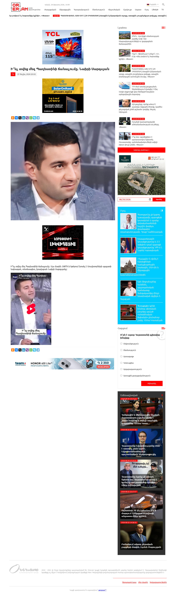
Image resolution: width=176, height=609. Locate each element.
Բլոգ (147, 10)
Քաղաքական (50, 10)
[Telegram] (38, 117)
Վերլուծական (114, 10)
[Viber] (27, 117)
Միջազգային (64, 10)
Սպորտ (138, 10)
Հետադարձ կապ (129, 582)
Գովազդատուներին (158, 582)
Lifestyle (155, 10)
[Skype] (34, 117)
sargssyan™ (102, 590)
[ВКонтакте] (16, 117)
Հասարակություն (81, 10)
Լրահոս (122, 27)
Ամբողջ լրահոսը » (141, 150)
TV (163, 10)
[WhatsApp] (30, 117)
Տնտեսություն (98, 10)
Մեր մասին (143, 582)
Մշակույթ (127, 10)
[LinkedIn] (23, 117)
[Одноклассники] (12, 117)
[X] (20, 117)
